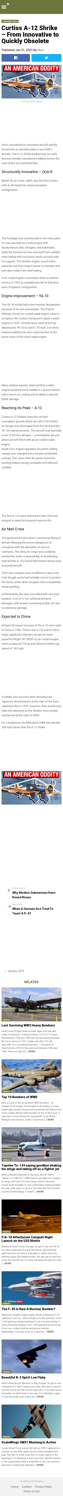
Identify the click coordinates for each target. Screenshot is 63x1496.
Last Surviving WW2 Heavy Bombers (28, 1025)
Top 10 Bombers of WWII (19, 1097)
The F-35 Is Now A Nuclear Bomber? (28, 1309)
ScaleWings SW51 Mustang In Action (29, 1442)
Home (15, 1486)
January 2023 (10, 21)
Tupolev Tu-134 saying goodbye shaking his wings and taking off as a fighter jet (31, 1167)
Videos (6, 1020)
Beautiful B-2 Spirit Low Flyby (24, 1377)
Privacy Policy (43, 1486)
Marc (40, 50)
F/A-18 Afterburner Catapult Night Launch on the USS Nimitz (27, 1239)
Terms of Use (31, 1491)
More (32, 1051)
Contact (27, 1486)
